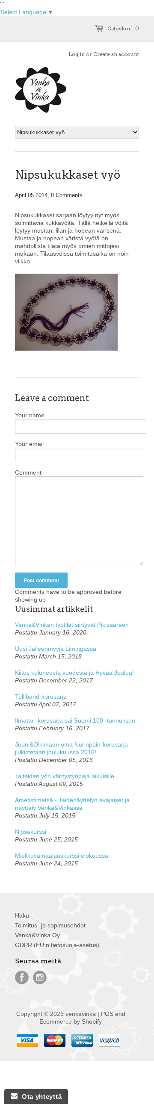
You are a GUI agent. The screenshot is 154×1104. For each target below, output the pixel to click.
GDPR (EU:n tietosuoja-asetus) (57, 945)
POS (107, 1013)
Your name (29, 415)
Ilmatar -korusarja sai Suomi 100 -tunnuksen (75, 720)
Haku (22, 915)
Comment (28, 472)
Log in (76, 54)
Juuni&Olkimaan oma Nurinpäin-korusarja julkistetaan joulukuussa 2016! (71, 748)
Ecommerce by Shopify (70, 1021)
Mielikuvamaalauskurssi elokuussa (61, 855)
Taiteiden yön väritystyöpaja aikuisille (64, 776)
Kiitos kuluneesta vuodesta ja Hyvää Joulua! (74, 672)
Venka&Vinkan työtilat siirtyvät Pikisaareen (72, 624)
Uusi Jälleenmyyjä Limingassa (55, 648)
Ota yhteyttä (40, 1096)
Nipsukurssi (30, 831)
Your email (29, 443)
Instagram (40, 977)
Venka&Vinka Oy (37, 935)
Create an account (116, 54)
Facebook (22, 977)
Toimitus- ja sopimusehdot (50, 925)
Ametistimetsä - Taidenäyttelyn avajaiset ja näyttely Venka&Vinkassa (72, 804)
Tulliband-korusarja (41, 696)
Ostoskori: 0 (123, 28)
